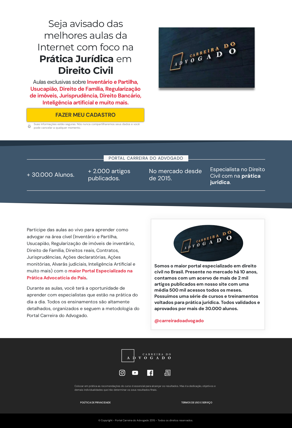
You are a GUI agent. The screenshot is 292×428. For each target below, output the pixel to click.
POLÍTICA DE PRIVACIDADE (95, 402)
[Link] (122, 372)
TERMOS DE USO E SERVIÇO (196, 402)
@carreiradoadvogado (179, 321)
